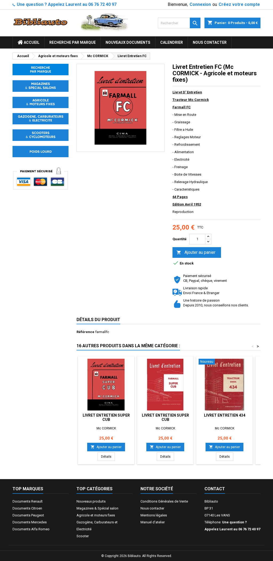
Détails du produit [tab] (98, 319)
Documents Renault (28, 501)
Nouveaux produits (91, 501)
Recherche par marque (72, 42)
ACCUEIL (31, 42)
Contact (214, 488)
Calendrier (171, 42)
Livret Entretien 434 (224, 415)
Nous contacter (210, 42)
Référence (85, 332)
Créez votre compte (239, 4)
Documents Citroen (27, 508)
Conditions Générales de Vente (164, 501)
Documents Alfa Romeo (31, 529)
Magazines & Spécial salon (97, 508)
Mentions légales (153, 515)
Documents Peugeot (28, 515)
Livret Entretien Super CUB (106, 417)
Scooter (83, 536)
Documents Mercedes (30, 522)
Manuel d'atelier (152, 522)
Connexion (200, 4)
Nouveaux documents (128, 42)
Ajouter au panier (195, 252)
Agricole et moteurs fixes (96, 515)
